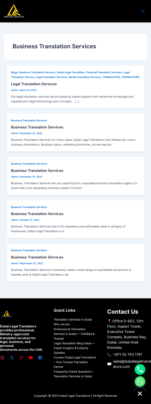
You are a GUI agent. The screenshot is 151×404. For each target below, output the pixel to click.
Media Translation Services (85, 77)
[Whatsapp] (140, 381)
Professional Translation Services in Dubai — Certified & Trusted (74, 333)
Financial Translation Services (104, 72)
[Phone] (140, 369)
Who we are (62, 324)
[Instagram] (2, 357)
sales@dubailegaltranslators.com (132, 364)
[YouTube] (30, 357)
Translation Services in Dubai (73, 319)
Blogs (14, 72)
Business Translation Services (37, 72)
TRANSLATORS (130, 77)
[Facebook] (40, 357)
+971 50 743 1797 (127, 354)
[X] (11, 357)
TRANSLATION (111, 77)
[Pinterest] (21, 357)
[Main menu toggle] (143, 11)
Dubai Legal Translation (71, 72)
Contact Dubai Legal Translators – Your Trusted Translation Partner (75, 362)
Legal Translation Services (51, 77)
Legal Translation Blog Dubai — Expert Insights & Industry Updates (74, 348)
